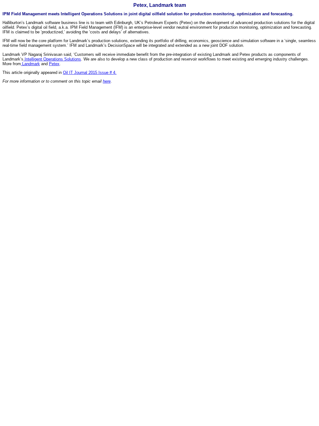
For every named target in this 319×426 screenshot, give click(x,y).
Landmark (30, 63)
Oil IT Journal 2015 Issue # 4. (90, 72)
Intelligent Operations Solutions (52, 59)
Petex (54, 63)
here (107, 81)
